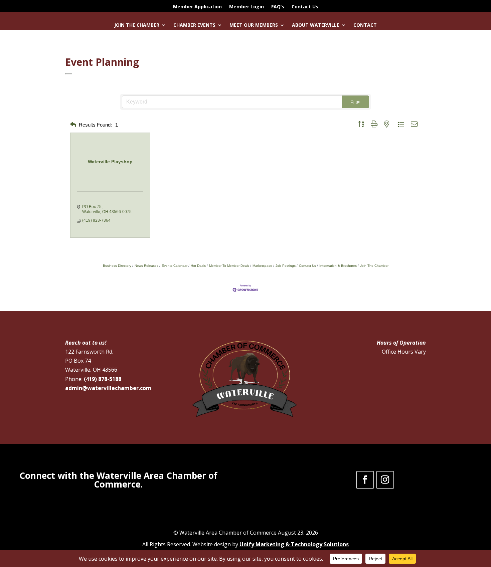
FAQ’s (277, 7)
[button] (73, 125)
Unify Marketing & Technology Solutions (294, 544)
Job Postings (286, 265)
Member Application (197, 7)
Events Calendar (174, 265)
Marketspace (262, 265)
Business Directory (117, 265)
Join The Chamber (374, 265)
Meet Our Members (253, 25)
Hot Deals (198, 265)
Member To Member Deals (229, 265)
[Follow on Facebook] (365, 480)
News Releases (146, 265)
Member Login (246, 7)
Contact (365, 25)
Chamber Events (194, 25)
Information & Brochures (338, 265)
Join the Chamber (136, 25)
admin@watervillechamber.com (108, 388)
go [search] (358, 102)
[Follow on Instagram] (385, 480)
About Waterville (315, 25)
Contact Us (305, 7)
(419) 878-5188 (102, 379)
